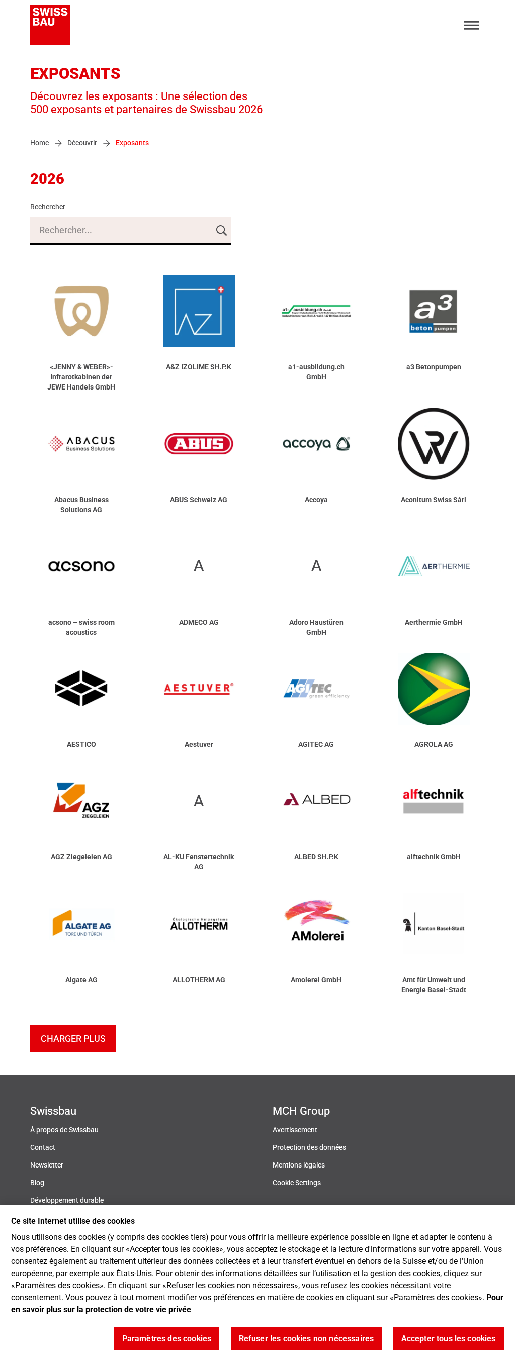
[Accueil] (50, 25)
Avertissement (295, 1130)
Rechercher (47, 207)
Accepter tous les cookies (448, 1338)
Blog (37, 1183)
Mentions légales (299, 1165)
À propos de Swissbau (64, 1130)
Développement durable (67, 1200)
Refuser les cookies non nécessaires (306, 1338)
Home (39, 143)
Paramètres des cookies (167, 1338)
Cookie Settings (297, 1183)
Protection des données (309, 1147)
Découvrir (82, 143)
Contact (42, 1147)
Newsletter (46, 1165)
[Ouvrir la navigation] (472, 25)
